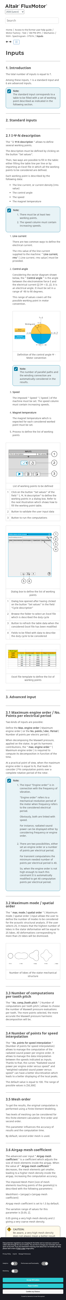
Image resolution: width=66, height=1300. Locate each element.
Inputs (40, 36)
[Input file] (10, 42)
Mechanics (49, 33)
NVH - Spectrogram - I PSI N (20, 36)
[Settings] (7, 42)
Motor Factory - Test (16, 33)
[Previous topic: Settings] (7, 42)
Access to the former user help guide (33, 29)
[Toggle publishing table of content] (16, 42)
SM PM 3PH (35, 33)
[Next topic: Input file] (10, 42)
